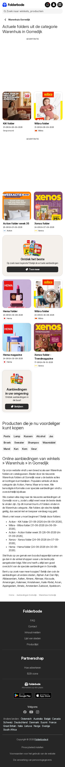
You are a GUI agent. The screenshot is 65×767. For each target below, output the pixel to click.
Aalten (21, 578)
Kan (16, 448)
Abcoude (49, 578)
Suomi (43, 722)
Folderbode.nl (41, 739)
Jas (51, 436)
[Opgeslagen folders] (47, 4)
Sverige (46, 726)
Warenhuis (56, 470)
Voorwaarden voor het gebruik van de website (32, 753)
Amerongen (8, 582)
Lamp (17, 436)
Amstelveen (33, 582)
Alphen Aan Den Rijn (47, 575)
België (47, 718)
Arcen (58, 582)
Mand (7, 448)
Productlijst (32, 644)
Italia (20, 726)
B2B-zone (32, 673)
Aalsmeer (21, 582)
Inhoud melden (32, 632)
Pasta (7, 436)
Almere (29, 578)
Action (20, 484)
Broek (7, 442)
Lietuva (28, 726)
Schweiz (7, 722)
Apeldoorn (54, 585)
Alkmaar (39, 578)
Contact (32, 626)
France (52, 722)
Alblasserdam (9, 578)
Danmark (34, 722)
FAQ (32, 620)
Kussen (28, 436)
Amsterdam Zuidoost (37, 585)
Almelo (20, 585)
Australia (37, 718)
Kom (24, 448)
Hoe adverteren (32, 667)
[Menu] (60, 4)
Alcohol (40, 436)
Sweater (19, 442)
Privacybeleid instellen (32, 747)
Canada (56, 718)
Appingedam (9, 585)
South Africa (10, 729)
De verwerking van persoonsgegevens (32, 760)
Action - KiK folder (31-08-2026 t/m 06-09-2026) (35, 521)
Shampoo (33, 442)
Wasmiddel (49, 442)
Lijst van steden (32, 638)
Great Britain (9, 726)
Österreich (26, 718)
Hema (28, 484)
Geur (34, 448)
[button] (53, 4)
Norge (37, 726)
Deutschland (20, 722)
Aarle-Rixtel (47, 582)
